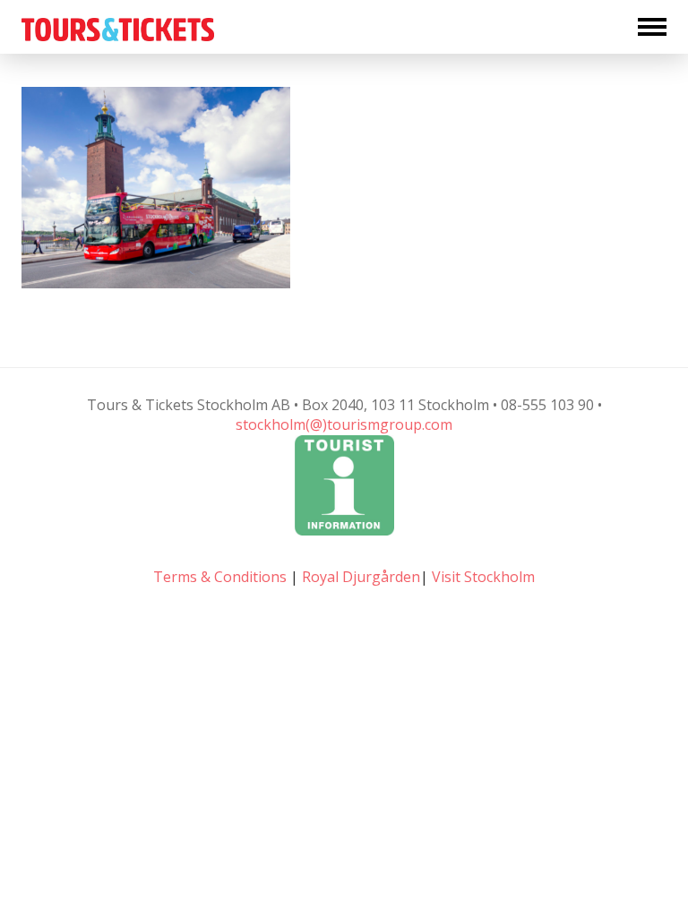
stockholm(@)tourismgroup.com (344, 424)
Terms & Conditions (220, 577)
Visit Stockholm (483, 577)
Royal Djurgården (361, 577)
